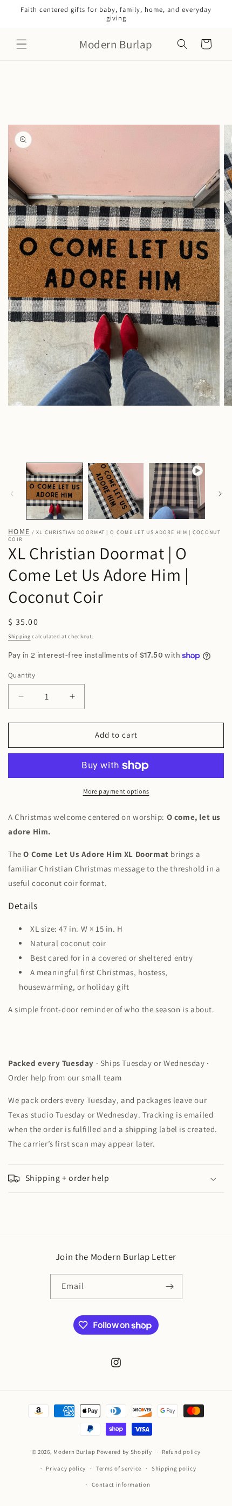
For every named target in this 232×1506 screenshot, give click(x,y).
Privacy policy (66, 1468)
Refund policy (181, 1451)
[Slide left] (12, 494)
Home (19, 531)
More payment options (116, 791)
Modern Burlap (74, 1451)
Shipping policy (174, 1468)
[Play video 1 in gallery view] (177, 491)
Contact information (121, 1484)
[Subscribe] (170, 1286)
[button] (21, 44)
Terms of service (118, 1468)
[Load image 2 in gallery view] (116, 491)
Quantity (21, 675)
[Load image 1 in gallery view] (54, 491)
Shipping (19, 636)
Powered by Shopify (124, 1451)
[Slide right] (220, 494)
